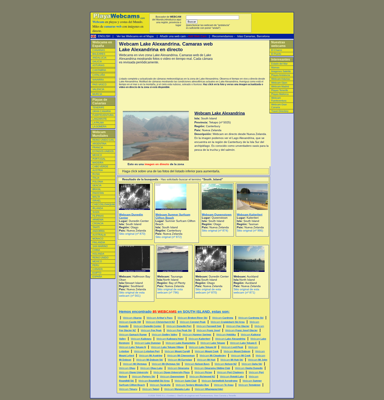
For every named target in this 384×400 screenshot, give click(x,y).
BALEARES (98, 54)
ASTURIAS (98, 65)
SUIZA (95, 212)
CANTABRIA (99, 70)
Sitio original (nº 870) (132, 233)
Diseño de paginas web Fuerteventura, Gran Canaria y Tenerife (206, 395)
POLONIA (97, 181)
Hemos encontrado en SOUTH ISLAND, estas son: (174, 312)
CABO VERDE (100, 166)
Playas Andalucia (280, 75)
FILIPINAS (98, 215)
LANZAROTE (99, 119)
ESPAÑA (97, 276)
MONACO (97, 238)
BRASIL (96, 189)
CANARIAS (98, 50)
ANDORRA (98, 231)
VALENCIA (98, 89)
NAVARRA (98, 79)
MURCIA (97, 94)
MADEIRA (97, 162)
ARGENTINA (99, 143)
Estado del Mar (279, 63)
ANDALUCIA (99, 57)
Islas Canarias (245, 36)
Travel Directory (279, 111)
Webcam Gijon (279, 82)
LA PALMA (98, 122)
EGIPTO (96, 272)
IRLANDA (97, 208)
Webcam (132, 317)
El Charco (276, 50)
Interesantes (280, 59)
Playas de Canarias (99, 101)
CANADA (97, 269)
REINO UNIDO (100, 257)
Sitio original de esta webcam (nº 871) (246, 291)
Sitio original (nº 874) (215, 230)
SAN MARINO (100, 246)
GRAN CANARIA (101, 111)
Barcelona (263, 36)
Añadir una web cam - (183, 36)
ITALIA (95, 178)
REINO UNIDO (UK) (103, 140)
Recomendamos (222, 36)
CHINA (96, 250)
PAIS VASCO (99, 84)
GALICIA (97, 61)
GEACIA (96, 185)
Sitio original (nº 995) (250, 230)
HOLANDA (98, 253)
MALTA (96, 197)
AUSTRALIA (99, 234)
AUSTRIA (97, 170)
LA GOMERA (99, 126)
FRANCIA (97, 147)
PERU (95, 265)
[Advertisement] (166, 71)
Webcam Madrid (280, 86)
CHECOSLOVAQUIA (103, 204)
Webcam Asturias (280, 79)
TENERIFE (98, 107)
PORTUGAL (99, 159)
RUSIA (96, 174)
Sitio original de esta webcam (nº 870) (208, 291)
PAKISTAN (98, 193)
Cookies (170, 395)
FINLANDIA (98, 242)
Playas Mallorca (280, 94)
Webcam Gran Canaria (279, 106)
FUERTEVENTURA (103, 115)
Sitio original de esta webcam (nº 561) (132, 294)
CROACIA (97, 223)
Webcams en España (102, 44)
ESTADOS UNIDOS (103, 151)
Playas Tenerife (279, 90)
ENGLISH (104, 36)
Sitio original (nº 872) (168, 236)
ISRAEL (96, 200)
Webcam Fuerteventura (278, 99)
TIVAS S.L (160, 395)
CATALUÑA (98, 75)
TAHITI (96, 227)
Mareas (275, 67)
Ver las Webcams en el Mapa (135, 36)
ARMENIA (97, 219)
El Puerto (276, 54)
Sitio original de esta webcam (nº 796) (170, 291)
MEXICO (97, 155)
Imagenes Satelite (281, 71)
